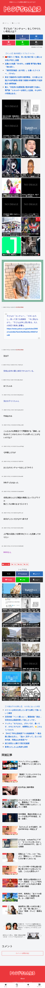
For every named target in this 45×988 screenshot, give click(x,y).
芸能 (26, 564)
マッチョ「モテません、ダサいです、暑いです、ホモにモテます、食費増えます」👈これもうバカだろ (23, 726)
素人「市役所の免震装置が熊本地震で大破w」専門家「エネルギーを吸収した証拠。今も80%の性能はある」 (23, 90)
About (23, 978)
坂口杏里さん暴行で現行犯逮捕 (17, 743)
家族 (20, 564)
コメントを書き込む (22, 953)
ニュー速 (6, 564)
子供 (14, 564)
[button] (36, 42)
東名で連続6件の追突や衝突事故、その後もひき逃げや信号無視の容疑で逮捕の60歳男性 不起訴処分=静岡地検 (24, 80)
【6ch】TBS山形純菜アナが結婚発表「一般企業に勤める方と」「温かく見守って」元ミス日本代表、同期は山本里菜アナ (23, 736)
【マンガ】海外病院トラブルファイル (20, 53)
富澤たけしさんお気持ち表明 (16, 747)
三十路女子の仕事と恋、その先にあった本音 (22, 706)
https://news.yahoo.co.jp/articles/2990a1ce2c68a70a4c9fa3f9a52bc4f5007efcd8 (22, 331)
